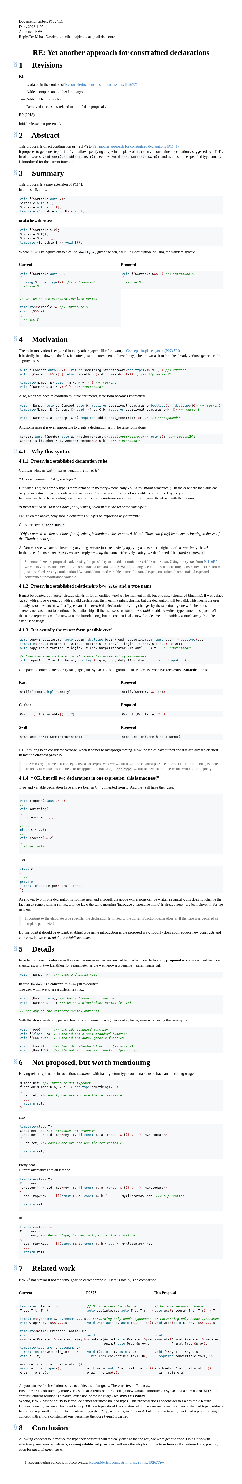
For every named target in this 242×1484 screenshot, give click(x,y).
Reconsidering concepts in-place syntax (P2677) (101, 84)
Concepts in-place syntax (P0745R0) (153, 351)
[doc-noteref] (29, 1280)
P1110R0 (210, 562)
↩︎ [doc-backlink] (162, 1462)
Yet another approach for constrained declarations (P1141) (135, 146)
